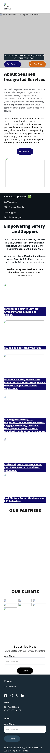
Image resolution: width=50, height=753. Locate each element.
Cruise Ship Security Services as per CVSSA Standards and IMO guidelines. (23, 467)
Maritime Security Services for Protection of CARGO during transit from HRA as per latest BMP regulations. (25, 384)
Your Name (9, 656)
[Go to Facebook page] (5, 695)
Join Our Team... (37, 64)
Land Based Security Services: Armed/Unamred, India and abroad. (22, 311)
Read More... (25, 151)
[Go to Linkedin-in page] (22, 695)
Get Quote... (12, 64)
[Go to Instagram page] (11, 695)
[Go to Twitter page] (16, 695)
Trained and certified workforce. (23, 347)
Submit (25, 670)
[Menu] (44, 7)
